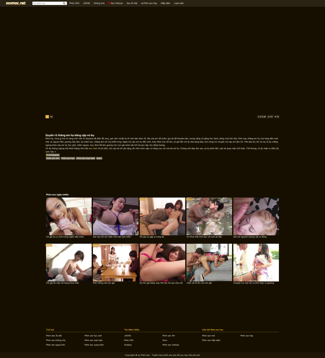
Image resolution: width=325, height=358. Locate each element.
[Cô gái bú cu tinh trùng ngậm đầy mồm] (68, 216)
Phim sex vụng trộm (94, 345)
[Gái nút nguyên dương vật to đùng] (256, 216)
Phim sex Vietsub (170, 345)
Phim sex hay (150, 3)
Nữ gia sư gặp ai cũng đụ (152, 236)
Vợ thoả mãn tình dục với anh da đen (204, 236)
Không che (99, 3)
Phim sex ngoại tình (55, 345)
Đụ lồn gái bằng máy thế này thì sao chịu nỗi (161, 283)
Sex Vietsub (117, 3)
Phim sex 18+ (53, 158)
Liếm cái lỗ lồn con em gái (199, 283)
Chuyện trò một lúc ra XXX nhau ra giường (253, 283)
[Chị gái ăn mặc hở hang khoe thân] (68, 262)
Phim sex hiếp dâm (211, 340)
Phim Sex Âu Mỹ (54, 335)
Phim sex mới (208, 335)
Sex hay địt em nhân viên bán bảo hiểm (112, 236)
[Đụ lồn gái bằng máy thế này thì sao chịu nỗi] (162, 262)
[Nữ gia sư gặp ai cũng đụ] (162, 216)
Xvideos (128, 345)
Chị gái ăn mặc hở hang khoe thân (62, 283)
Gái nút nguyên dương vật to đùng (249, 236)
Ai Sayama (54, 155)
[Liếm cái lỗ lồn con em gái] (209, 262)
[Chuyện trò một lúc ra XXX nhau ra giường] (256, 262)
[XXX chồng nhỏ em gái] (115, 262)
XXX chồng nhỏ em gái (104, 283)
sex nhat (93, 148)
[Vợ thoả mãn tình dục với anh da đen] (209, 216)
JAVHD (86, 3)
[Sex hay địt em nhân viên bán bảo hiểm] (115, 216)
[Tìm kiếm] (64, 3)
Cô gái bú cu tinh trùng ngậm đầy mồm (65, 236)
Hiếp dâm (165, 3)
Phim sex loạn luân (86, 158)
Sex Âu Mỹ (132, 3)
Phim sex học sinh (93, 335)
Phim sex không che (55, 340)
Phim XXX (74, 3)
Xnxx (99, 158)
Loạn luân (179, 3)
